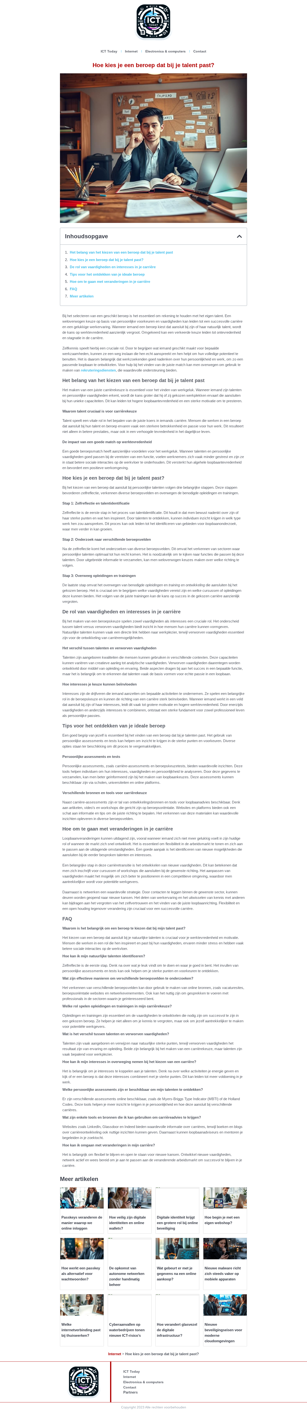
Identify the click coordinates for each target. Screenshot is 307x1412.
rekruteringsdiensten (98, 370)
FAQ (73, 289)
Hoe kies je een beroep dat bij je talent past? (106, 260)
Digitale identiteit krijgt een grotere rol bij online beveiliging (177, 1222)
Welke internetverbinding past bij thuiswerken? (80, 1329)
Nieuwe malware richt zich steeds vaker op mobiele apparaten (223, 1273)
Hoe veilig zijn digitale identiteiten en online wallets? (127, 1222)
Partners (130, 1392)
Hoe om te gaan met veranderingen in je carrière (110, 281)
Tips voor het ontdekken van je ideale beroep (107, 274)
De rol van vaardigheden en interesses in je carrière (113, 267)
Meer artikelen (82, 296)
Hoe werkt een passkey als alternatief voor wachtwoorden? (80, 1273)
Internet (131, 51)
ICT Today (109, 51)
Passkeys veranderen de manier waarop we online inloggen (81, 1222)
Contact (199, 51)
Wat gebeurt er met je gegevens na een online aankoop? (176, 1273)
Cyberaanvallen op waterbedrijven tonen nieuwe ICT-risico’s (127, 1329)
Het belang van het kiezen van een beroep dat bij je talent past (121, 252)
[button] (239, 236)
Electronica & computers (165, 51)
